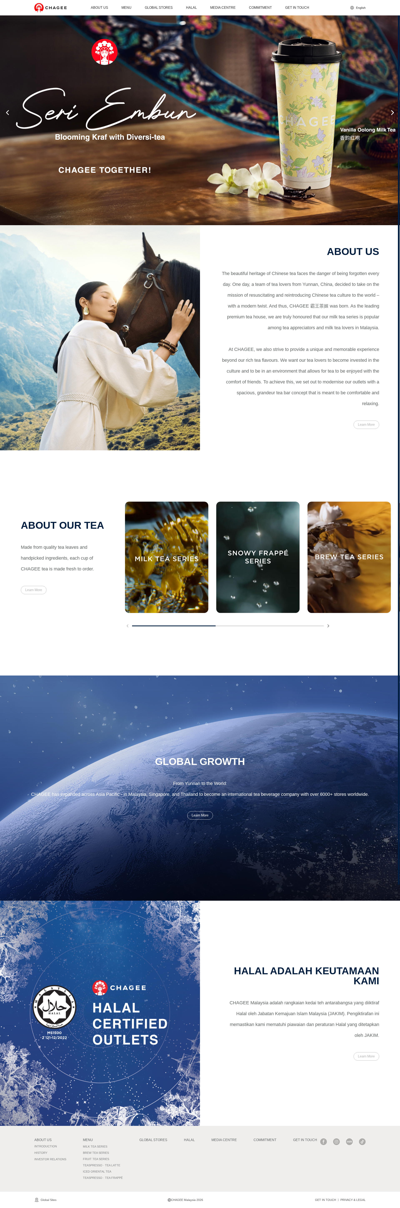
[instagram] (336, 1141)
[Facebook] (323, 1141)
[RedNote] (349, 1141)
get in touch (325, 1199)
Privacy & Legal (353, 1199)
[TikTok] (362, 1141)
